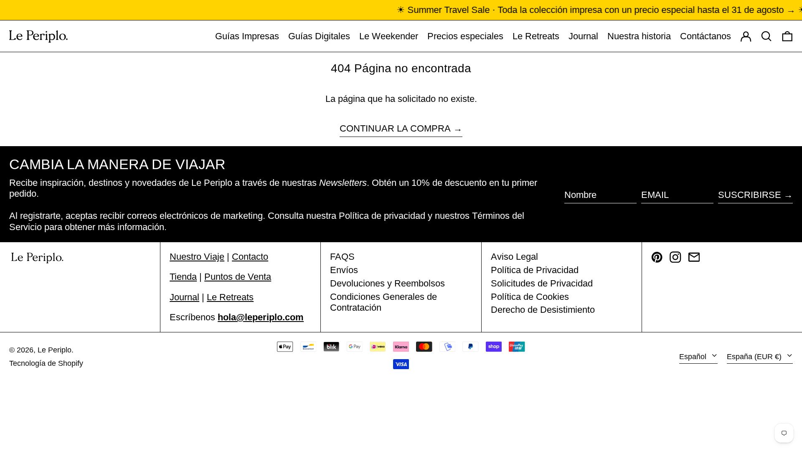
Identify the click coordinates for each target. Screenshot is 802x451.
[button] (787, 36)
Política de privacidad (382, 215)
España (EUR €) (755, 356)
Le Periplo (54, 350)
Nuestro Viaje (197, 256)
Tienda (183, 276)
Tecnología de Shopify (46, 363)
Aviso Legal (514, 256)
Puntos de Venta (237, 276)
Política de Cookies (530, 296)
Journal (184, 297)
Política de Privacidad (535, 270)
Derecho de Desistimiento (543, 309)
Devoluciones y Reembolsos (387, 283)
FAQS (342, 256)
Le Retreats (230, 297)
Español (693, 356)
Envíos (344, 270)
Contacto (250, 256)
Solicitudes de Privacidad (542, 283)
